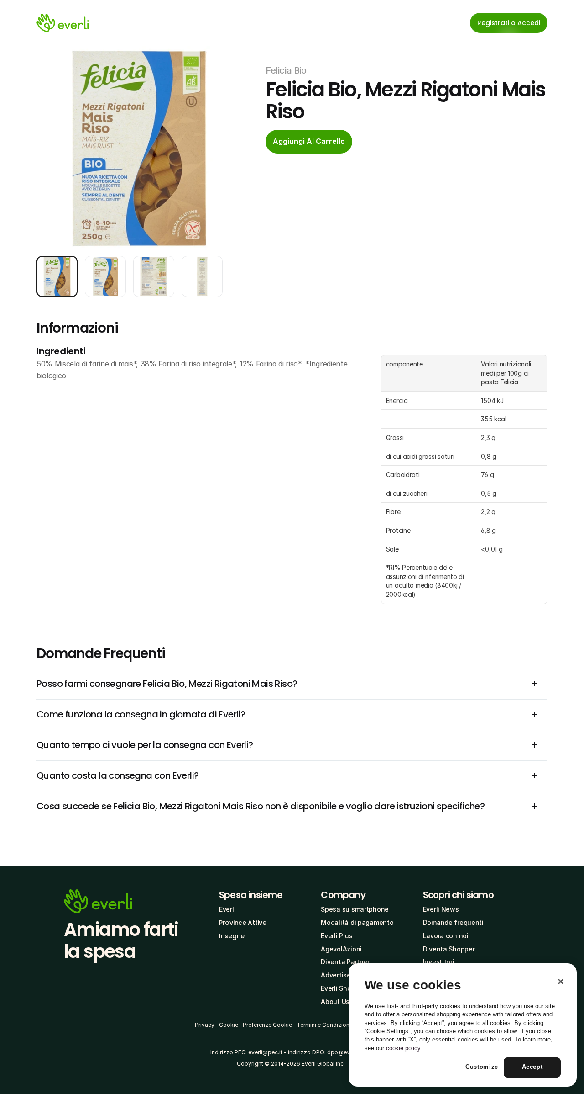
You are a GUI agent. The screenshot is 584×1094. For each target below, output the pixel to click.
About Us (335, 1001)
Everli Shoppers (345, 988)
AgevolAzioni (341, 949)
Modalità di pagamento (357, 922)
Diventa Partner (345, 962)
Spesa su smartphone (355, 909)
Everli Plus (336, 936)
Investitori (438, 962)
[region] (463, 1025)
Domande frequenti (453, 922)
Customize (481, 1067)
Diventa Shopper (449, 949)
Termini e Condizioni (324, 1024)
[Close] (561, 982)
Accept (532, 1067)
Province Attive (242, 922)
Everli (227, 909)
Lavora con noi (446, 936)
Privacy (204, 1024)
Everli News (441, 909)
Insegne (232, 935)
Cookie (228, 1024)
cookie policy (403, 1048)
